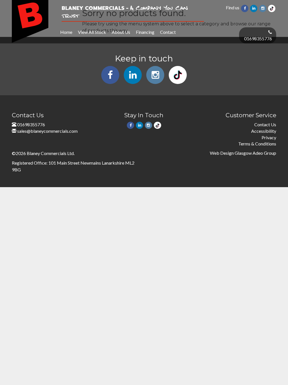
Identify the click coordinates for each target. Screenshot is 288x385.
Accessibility (263, 131)
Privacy (269, 137)
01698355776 (258, 38)
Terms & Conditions (257, 143)
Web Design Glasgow (231, 153)
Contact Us (265, 124)
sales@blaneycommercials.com (47, 131)
